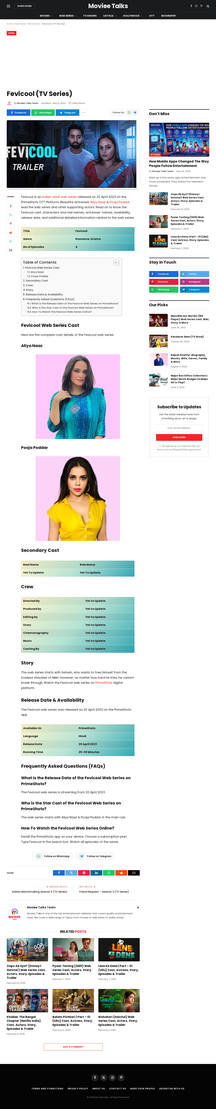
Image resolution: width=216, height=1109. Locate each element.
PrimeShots (103, 683)
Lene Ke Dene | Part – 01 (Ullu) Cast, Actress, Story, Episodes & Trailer (118, 970)
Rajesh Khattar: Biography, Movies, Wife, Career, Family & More (189, 358)
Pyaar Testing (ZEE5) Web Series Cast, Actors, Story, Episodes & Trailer (72, 970)
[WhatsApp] (11, 241)
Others (155, 154)
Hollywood (131, 15)
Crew (29, 285)
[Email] (11, 250)
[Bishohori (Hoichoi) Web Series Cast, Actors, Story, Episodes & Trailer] (119, 1000)
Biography (168, 15)
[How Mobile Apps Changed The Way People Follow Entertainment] (179, 140)
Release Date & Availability (44, 294)
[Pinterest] (11, 224)
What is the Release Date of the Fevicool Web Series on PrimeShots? (74, 303)
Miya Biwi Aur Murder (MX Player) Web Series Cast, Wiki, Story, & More (190, 319)
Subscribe (24, 6)
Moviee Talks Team (27, 103)
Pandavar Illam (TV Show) (187, 336)
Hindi (11, 33)
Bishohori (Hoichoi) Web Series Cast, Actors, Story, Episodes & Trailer (118, 1021)
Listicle (108, 15)
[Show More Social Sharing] (83, 112)
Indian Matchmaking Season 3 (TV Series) (39, 891)
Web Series (66, 15)
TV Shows (90, 15)
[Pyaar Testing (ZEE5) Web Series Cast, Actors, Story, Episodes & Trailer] (73, 949)
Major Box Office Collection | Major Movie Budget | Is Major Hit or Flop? (189, 379)
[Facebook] (11, 206)
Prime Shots (34, 23)
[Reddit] (11, 232)
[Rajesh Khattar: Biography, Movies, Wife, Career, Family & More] (158, 359)
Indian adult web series (59, 197)
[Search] (207, 6)
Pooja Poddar (120, 202)
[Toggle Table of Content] (114, 262)
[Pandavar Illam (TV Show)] (158, 341)
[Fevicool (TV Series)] (71, 187)
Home (10, 23)
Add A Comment (73, 1046)
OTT (152, 15)
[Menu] (8, 6)
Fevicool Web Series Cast (42, 268)
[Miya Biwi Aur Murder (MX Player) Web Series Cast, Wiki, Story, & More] (158, 320)
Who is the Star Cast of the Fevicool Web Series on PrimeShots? (73, 307)
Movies (45, 15)
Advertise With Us (171, 1088)
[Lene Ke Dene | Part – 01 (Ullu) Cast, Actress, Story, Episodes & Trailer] (119, 949)
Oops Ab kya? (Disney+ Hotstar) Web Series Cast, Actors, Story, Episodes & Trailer (26, 972)
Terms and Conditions (47, 1088)
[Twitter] (11, 215)
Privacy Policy (180, 449)
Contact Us (117, 1088)
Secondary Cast (37, 281)
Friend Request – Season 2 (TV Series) (104, 891)
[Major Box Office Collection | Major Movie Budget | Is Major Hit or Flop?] (158, 380)
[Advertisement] (108, 62)
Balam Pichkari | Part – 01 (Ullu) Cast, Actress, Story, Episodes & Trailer (72, 1021)
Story (29, 290)
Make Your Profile (142, 1088)
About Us (98, 1088)
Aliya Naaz (98, 202)
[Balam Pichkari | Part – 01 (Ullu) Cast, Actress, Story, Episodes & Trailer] (73, 1000)
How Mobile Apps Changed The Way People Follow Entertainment (179, 163)
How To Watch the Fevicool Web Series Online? (62, 312)
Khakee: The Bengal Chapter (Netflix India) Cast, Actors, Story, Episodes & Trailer (24, 1023)
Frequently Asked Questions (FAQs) (50, 299)
